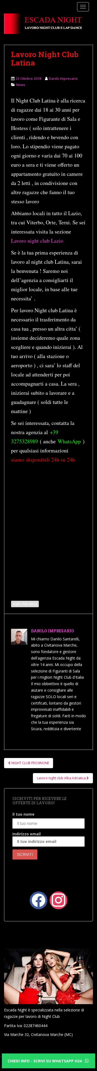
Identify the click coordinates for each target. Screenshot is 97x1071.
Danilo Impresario (63, 78)
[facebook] (38, 899)
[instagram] (58, 899)
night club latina (25, 604)
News (20, 84)
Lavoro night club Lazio (37, 240)
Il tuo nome (23, 814)
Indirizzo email (26, 833)
